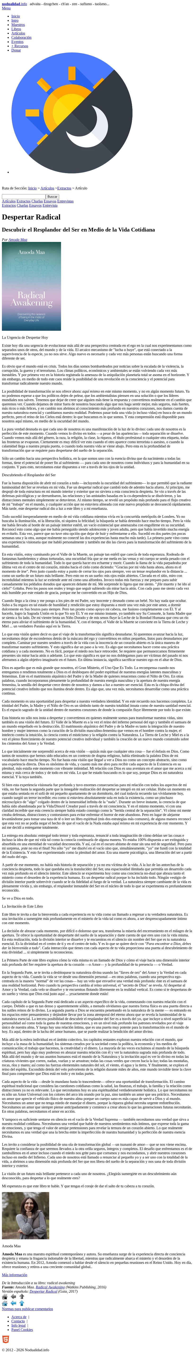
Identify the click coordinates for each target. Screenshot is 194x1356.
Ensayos (50, 201)
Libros (16, 29)
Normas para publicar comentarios (27, 1309)
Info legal (18, 1325)
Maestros (18, 25)
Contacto (18, 1321)
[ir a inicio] (5, 1298)
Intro (14, 20)
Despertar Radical (43, 1291)
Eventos (17, 42)
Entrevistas (65, 201)
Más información (14, 1275)
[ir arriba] (22, 1298)
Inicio (15, 16)
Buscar (52, 196)
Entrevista (50, 205)
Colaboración (21, 37)
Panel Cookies (22, 1330)
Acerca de (18, 1317)
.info (14, 4)
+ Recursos (19, 46)
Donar (16, 50)
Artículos (18, 33)
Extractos (64, 188)
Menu (6, 8)
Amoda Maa (18, 240)
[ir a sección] (13, 1298)
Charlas (37, 201)
